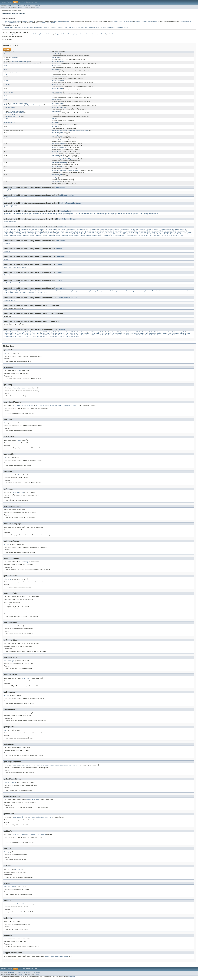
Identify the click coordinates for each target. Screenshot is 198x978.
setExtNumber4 (19, 336)
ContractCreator (9, 107)
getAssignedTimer (54, 229)
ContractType (8, 92)
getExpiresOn (56, 99)
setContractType (57, 159)
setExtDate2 (74, 335)
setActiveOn (56, 132)
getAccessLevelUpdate (67, 291)
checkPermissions (21, 291)
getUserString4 (113, 232)
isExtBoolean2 (106, 333)
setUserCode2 (116, 234)
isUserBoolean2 (156, 232)
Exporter (150, 21)
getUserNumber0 (9, 232)
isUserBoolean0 (133, 232)
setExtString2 (52, 336)
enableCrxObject (22, 229)
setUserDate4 (186, 234)
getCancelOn (56, 65)
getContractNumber (58, 80)
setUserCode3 (126, 234)
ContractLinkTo (17, 115)
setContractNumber (58, 147)
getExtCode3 (36, 332)
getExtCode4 (46, 332)
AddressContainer (9, 21)
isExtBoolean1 (95, 333)
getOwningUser (99, 291)
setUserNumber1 (86, 235)
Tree (23, 2)
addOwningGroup (9, 291)
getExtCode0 (8, 332)
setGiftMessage (102, 213)
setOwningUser (32, 292)
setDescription (57, 162)
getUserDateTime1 (144, 231)
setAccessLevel (155, 291)
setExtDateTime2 (128, 335)
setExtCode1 (17, 335)
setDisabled (188, 232)
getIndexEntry (9, 283)
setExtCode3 (36, 335)
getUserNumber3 (44, 232)
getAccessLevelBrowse (36, 291)
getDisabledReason (92, 229)
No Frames (27, 5)
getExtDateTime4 (152, 332)
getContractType (57, 92)
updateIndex (19, 283)
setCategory (178, 232)
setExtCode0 (8, 335)
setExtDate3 (83, 335)
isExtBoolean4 (128, 333)
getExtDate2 (74, 332)
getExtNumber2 (185, 332)
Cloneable (66, 21)
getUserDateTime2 (157, 231)
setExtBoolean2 (162, 333)
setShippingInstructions (116, 213)
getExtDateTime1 (115, 332)
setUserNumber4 (120, 235)
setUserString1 (143, 235)
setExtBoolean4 (185, 333)
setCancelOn (56, 136)
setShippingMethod (132, 213)
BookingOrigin (58, 21)
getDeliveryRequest (10, 206)
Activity (15, 58)
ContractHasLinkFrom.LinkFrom (14, 112)
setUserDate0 (146, 234)
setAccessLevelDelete (184, 291)
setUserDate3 (176, 234)
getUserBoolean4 (17, 231)
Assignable (25, 21)
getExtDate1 (64, 332)
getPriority (56, 126)
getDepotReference (10, 221)
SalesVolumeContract (109, 27)
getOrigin (55, 122)
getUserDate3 (109, 231)
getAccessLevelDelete (52, 291)
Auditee (31, 21)
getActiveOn (56, 54)
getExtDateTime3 (140, 332)
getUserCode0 (28, 231)
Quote (65, 27)
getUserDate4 (119, 231)
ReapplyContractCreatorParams (78, 130)
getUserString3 (102, 232)
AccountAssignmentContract (21, 61)
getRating (7, 231)
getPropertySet (166, 229)
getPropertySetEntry (179, 229)
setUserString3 (166, 235)
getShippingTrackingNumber (65, 213)
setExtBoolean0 (139, 333)
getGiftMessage (18, 213)
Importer (183, 21)
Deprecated (29, 2)
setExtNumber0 (164, 335)
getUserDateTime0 (131, 231)
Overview (3, 2)
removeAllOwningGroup (113, 291)
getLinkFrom (56, 111)
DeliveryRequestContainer (125, 21)
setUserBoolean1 (47, 234)
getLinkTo (55, 115)
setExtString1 (41, 336)
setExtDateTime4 (152, 335)
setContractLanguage (58, 143)
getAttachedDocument (69, 229)
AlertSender (18, 21)
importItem (7, 275)
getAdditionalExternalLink (38, 229)
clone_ (6, 259)
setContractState (57, 155)
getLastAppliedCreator (59, 107)
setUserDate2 (166, 234)
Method (20, 7)
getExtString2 (52, 333)
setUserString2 (155, 235)
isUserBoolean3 (168, 232)
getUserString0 (67, 232)
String (6, 80)
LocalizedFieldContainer (11, 22)
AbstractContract (8, 27)
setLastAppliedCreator (59, 170)
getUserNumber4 (55, 232)
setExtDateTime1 (115, 335)
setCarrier (85, 213)
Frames (20, 5)
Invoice (36, 27)
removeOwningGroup (128, 291)
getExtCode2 (27, 332)
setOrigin (55, 178)
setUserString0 (132, 235)
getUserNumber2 (32, 232)
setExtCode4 (46, 335)
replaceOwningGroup (142, 291)
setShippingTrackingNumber (149, 213)
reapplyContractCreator (59, 130)
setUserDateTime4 (62, 235)
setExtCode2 (27, 335)
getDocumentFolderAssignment (110, 229)
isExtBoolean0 (84, 333)
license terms (71, 976)
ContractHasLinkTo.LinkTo (12, 116)
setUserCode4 (136, 234)
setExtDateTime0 (103, 335)
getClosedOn (56, 69)
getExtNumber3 (9, 333)
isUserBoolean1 (145, 232)
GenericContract (18, 27)
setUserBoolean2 (60, 234)
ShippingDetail (51, 22)
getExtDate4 (93, 332)
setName (54, 174)
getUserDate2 (99, 231)
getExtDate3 (83, 332)
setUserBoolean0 (35, 234)
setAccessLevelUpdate (11, 292)
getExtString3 (63, 333)
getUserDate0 (79, 231)
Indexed (188, 21)
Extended (155, 21)
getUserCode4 (69, 231)
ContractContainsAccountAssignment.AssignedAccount (21, 63)
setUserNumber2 (97, 235)
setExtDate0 (55, 335)
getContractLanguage (58, 77)
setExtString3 (63, 336)
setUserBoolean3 (72, 234)
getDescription (57, 96)
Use (20, 2)
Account (14, 73)
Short (9, 84)
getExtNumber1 (175, 332)
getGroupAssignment (58, 103)
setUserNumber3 (109, 235)
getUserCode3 (59, 231)
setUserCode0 (95, 234)
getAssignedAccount (58, 61)
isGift (78, 213)
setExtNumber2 (185, 335)
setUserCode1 (106, 234)
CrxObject (115, 21)
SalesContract (76, 27)
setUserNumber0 (74, 235)
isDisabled (123, 232)
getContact (55, 73)
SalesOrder (92, 27)
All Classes (37, 5)
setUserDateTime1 (23, 235)
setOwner (23, 292)
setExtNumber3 (9, 336)
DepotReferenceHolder (140, 21)
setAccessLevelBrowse (168, 291)
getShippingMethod (48, 213)
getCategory (81, 229)
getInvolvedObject (139, 229)
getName (54, 118)
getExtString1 (41, 333)
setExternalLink (23, 234)
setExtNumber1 (175, 335)
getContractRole (57, 84)
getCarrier (7, 213)
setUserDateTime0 (10, 235)
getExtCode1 (17, 332)
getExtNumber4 (19, 333)
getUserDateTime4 (183, 231)
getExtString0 (30, 333)
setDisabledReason (10, 234)
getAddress (7, 198)
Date (5, 54)
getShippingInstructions (32, 213)
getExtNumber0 (164, 332)
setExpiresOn (56, 166)
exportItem (7, 267)
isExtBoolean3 (117, 333)
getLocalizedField (10, 300)
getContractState (57, 88)
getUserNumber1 (21, 232)
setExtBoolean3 (174, 333)
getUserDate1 (89, 231)
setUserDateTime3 (49, 235)
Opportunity (53, 27)
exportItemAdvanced (19, 267)
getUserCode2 (49, 231)
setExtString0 (30, 336)
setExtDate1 (64, 335)
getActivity (56, 58)
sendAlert (7, 243)
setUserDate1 (156, 234)
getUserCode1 (38, 231)
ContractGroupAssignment (20, 103)
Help (35, 2)
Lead (44, 27)
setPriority (56, 182)
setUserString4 (178, 235)
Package (9, 2)
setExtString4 (73, 336)
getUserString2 (90, 232)
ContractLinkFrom (18, 111)
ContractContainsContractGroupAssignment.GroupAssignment (24, 105)
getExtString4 (73, 333)
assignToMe (7, 190)
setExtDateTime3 (140, 335)
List (5, 59)
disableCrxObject (10, 229)
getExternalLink (126, 229)
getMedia (150, 229)
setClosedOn (56, 140)
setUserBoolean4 (84, 234)
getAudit (7, 251)
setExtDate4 (93, 335)
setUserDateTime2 (36, 235)
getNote (156, 229)
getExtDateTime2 (128, 332)
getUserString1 (78, 232)
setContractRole (57, 151)
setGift (92, 213)
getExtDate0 (55, 332)
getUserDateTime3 (170, 231)
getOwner (79, 291)
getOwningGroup (89, 291)
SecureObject (42, 22)
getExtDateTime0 (103, 332)
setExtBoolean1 (151, 333)
